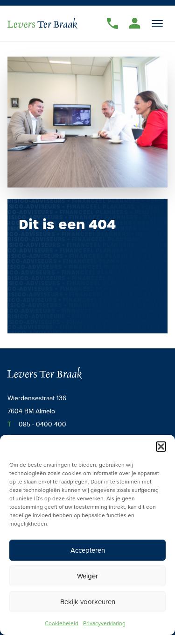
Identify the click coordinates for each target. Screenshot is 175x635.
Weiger (87, 576)
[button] (161, 446)
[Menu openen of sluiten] (157, 23)
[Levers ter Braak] (42, 23)
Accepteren (87, 550)
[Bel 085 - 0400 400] (112, 23)
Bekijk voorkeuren (87, 601)
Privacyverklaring (104, 623)
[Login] (135, 23)
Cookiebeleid (61, 623)
